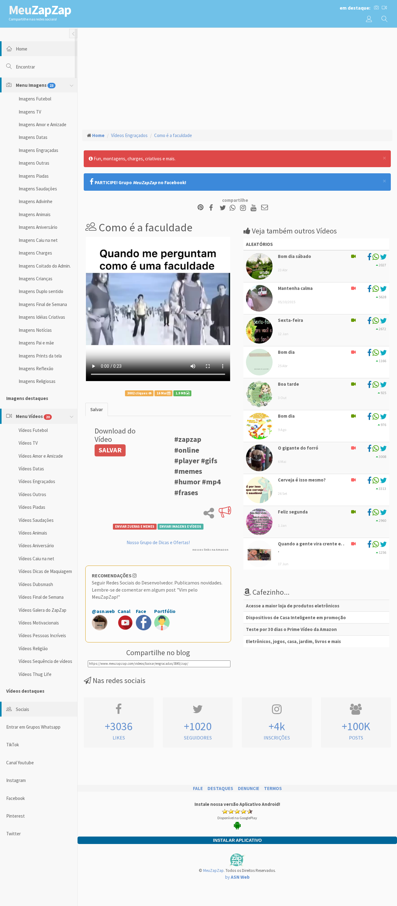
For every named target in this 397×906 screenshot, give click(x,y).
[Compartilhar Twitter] (224, 208)
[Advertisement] (237, 77)
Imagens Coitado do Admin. (45, 266)
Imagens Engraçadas (38, 150)
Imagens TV (30, 112)
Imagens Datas (33, 137)
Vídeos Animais (33, 533)
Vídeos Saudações (36, 520)
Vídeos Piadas (32, 507)
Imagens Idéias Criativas (42, 317)
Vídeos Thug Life (35, 674)
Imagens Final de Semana (43, 304)
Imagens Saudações (38, 189)
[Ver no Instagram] (244, 208)
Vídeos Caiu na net (36, 559)
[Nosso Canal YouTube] (254, 208)
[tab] (96, 409)
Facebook (15, 798)
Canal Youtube (20, 763)
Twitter (13, 834)
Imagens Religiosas (37, 381)
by (237, 877)
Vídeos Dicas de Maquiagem (45, 571)
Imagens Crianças (35, 279)
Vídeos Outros (32, 494)
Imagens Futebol (35, 99)
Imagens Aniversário (38, 227)
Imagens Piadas (34, 176)
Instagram (16, 780)
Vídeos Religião (33, 648)
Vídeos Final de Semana (41, 597)
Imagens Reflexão (36, 368)
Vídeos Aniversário (36, 545)
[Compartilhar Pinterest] (200, 208)
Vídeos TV (28, 443)
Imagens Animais (35, 214)
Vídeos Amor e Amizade (41, 456)
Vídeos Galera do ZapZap (42, 610)
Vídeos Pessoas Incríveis (42, 635)
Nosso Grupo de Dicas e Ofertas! (158, 542)
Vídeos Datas (31, 469)
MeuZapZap (213, 870)
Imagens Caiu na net (38, 240)
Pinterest (15, 816)
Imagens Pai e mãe (36, 343)
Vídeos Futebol (33, 430)
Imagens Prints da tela (40, 356)
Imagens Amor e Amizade (42, 124)
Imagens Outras (34, 163)
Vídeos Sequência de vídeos (45, 661)
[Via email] (264, 208)
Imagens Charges (35, 253)
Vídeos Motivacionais (39, 623)
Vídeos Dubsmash (36, 584)
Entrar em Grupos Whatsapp (33, 727)
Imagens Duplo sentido (41, 291)
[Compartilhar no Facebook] (213, 208)
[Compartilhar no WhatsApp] (234, 208)
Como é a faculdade (173, 135)
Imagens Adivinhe (35, 201)
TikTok (12, 745)
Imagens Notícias (35, 330)
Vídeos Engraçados (37, 481)
